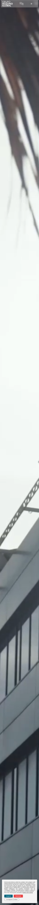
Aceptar (8, 896)
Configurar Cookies (11, 899)
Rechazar (18, 896)
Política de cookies (28, 892)
